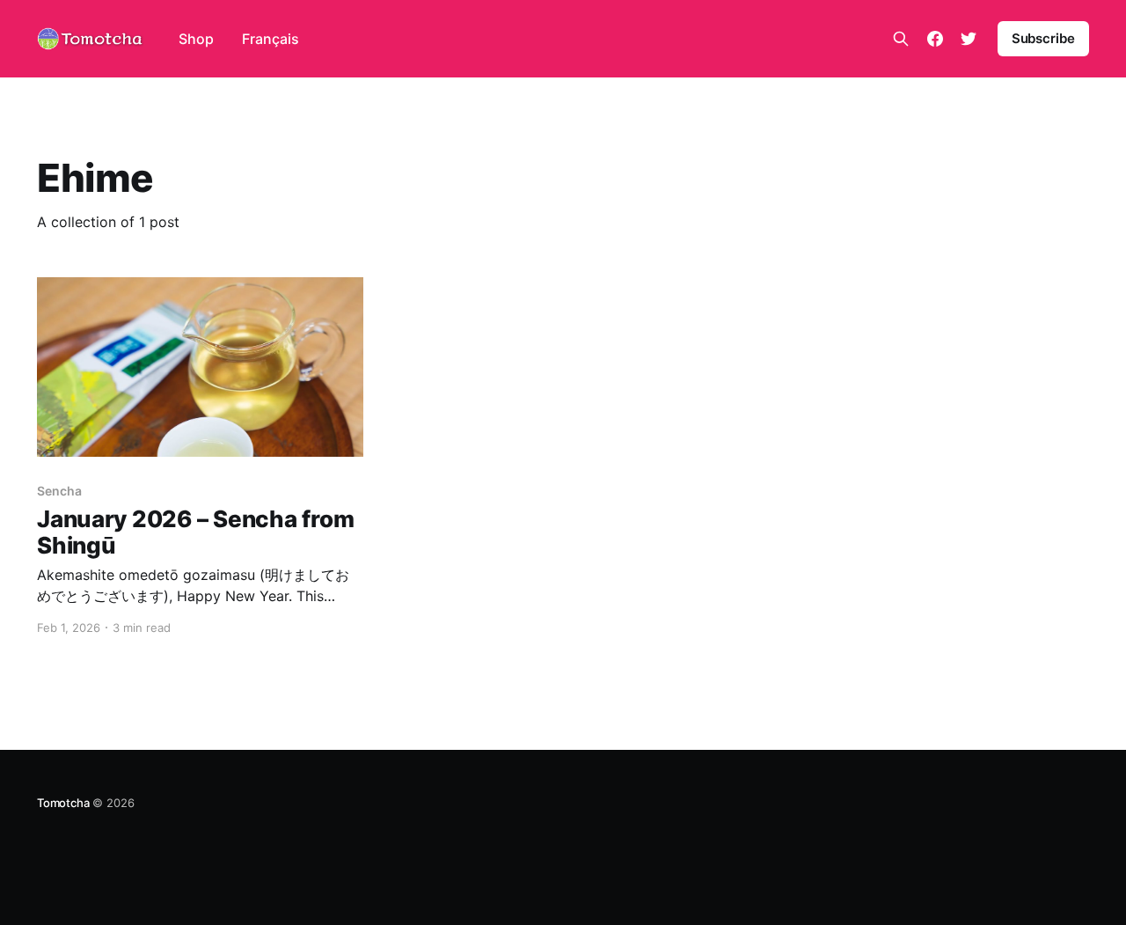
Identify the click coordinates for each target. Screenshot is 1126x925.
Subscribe (1043, 38)
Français (270, 39)
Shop (196, 39)
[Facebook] (935, 39)
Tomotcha (63, 803)
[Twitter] (968, 39)
